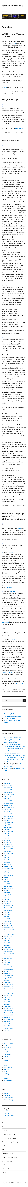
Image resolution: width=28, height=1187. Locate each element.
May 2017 (6, 829)
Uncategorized (8, 1080)
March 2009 (7, 947)
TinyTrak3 (12, 591)
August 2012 (7, 879)
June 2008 (7, 962)
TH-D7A (16, 93)
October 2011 (7, 892)
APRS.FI (4, 1126)
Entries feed (7, 1095)
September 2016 (8, 831)
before (14, 43)
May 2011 (6, 899)
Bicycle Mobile (10, 140)
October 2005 (8, 1017)
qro (6, 93)
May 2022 (7, 812)
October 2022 (8, 805)
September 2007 (9, 975)
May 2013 (6, 873)
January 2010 (8, 925)
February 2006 (8, 1008)
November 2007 (9, 971)
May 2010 (6, 916)
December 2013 (8, 864)
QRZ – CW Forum (7, 1153)
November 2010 (8, 908)
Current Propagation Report (11, 1142)
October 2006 (8, 991)
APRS (19, 528)
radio (12, 91)
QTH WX (5, 1130)
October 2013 (8, 866)
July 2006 (7, 997)
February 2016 (8, 842)
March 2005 (7, 1026)
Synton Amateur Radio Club (12, 716)
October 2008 (8, 956)
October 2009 (8, 932)
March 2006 (7, 1006)
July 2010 (6, 912)
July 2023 (6, 798)
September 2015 (8, 853)
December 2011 (8, 888)
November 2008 (9, 954)
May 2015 (6, 860)
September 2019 (8, 822)
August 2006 (8, 995)
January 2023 (8, 801)
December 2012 (8, 875)
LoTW (4, 1172)
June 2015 (6, 857)
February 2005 (8, 1028)
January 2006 (8, 1010)
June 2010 (7, 914)
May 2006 (7, 1002)
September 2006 (9, 993)
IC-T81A (11, 134)
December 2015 (8, 847)
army (5, 1045)
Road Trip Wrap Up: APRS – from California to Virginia (13, 516)
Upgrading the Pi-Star (10, 714)
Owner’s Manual (7, 672)
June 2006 (7, 999)
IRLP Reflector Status (9, 1138)
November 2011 (8, 890)
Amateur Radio (8, 1043)
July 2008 (7, 960)
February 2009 (8, 949)
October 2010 (8, 910)
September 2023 (9, 794)
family (15, 132)
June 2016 (6, 836)
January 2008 (8, 967)
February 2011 (8, 901)
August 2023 (7, 796)
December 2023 (8, 790)
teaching (6, 1078)
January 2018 (8, 827)
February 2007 (8, 984)
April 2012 (7, 884)
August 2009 (8, 936)
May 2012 (6, 881)
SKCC (7, 1113)
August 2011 (7, 895)
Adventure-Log (10, 1115)
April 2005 (7, 1024)
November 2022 (8, 803)
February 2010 (8, 923)
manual (9, 587)
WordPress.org (8, 1100)
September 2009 (9, 934)
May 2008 (7, 965)
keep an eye (20, 683)
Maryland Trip (10, 99)
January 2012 (8, 886)
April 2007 (7, 980)
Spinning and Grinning (12, 5)
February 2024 (8, 785)
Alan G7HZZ (7, 768)
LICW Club (5, 1168)
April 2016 (7, 840)
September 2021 (8, 818)
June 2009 (7, 940)
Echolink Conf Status (8, 1134)
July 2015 (6, 855)
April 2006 (7, 1004)
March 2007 (7, 982)
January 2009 (8, 951)
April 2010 (7, 919)
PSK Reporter (6, 1165)
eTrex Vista (13, 639)
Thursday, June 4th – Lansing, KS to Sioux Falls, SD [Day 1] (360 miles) (14, 760)
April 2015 (7, 862)
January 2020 (8, 820)
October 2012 (8, 877)
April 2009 (7, 945)
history (6, 1060)
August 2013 (7, 871)
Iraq (5, 1063)
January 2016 (8, 844)
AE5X (3, 1149)
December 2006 (9, 986)
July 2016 (6, 833)
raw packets (19, 128)
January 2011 (7, 903)
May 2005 (7, 1021)
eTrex (18, 91)
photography (8, 1067)
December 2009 (9, 927)
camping (6, 1052)
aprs (16, 91)
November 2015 (8, 849)
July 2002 (6, 1030)
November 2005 (9, 1015)
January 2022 (8, 814)
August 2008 (8, 958)
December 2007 (8, 969)
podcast (6, 1069)
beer (5, 1050)
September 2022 (9, 807)
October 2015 (8, 851)
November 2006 (9, 989)
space (5, 1076)
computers (7, 1054)
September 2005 (9, 1019)
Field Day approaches (10, 718)
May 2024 (7, 783)
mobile (8, 691)
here (5, 87)
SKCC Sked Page (7, 1161)
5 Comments (19, 691)
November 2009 (9, 930)
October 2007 (8, 973)
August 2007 (8, 978)
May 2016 (6, 838)
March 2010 (7, 921)
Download (5, 622)
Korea (5, 1065)
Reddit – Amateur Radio (9, 1157)
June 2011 (6, 897)
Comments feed (9, 1097)
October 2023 (8, 792)
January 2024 (8, 788)
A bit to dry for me (9, 725)
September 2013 (8, 868)
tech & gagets (10, 93)
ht (21, 91)
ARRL (7, 1111)
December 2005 (8, 1013)
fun (5, 1058)
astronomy (7, 1047)
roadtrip (22, 132)
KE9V (4, 1145)
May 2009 (7, 943)
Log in (6, 1093)
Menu (4, 10)
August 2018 (7, 825)
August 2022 (7, 809)
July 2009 (7, 938)
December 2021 (8, 816)
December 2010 (8, 906)
